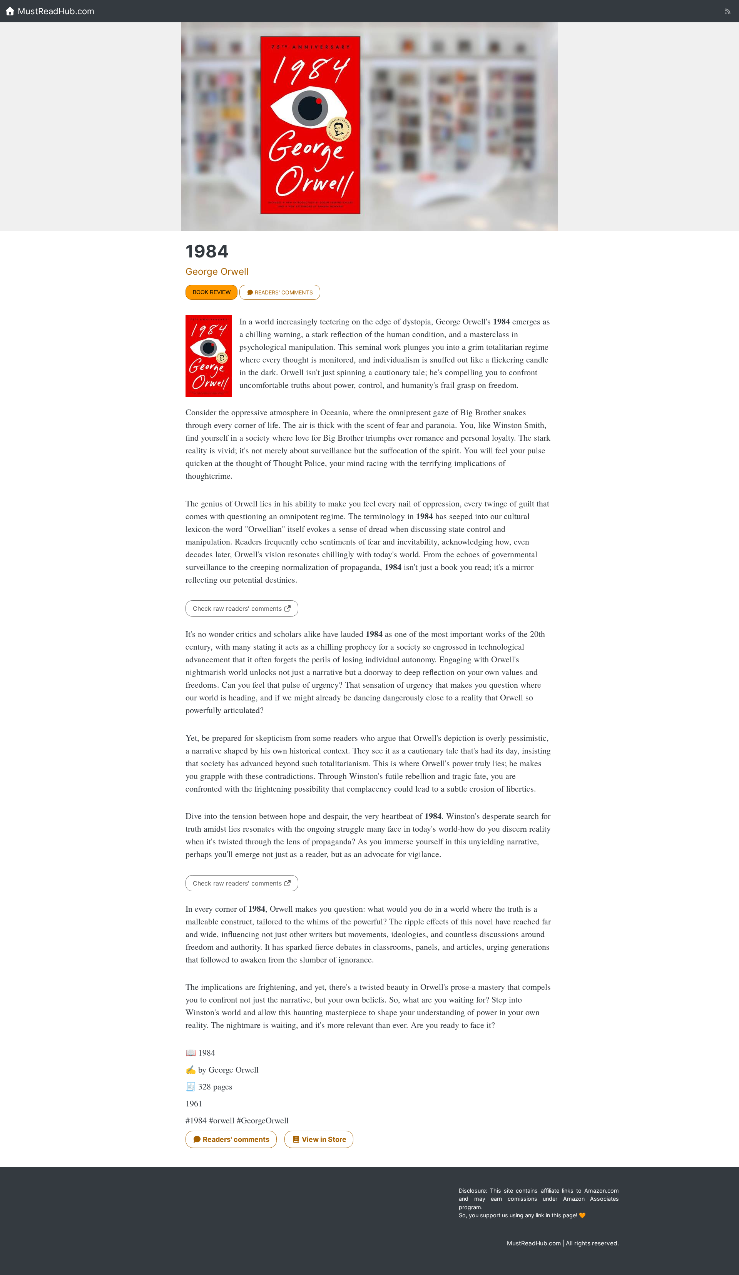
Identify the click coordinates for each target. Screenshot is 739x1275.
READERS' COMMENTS (283, 292)
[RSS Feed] (727, 11)
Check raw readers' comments (238, 608)
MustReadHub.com (54, 11)
